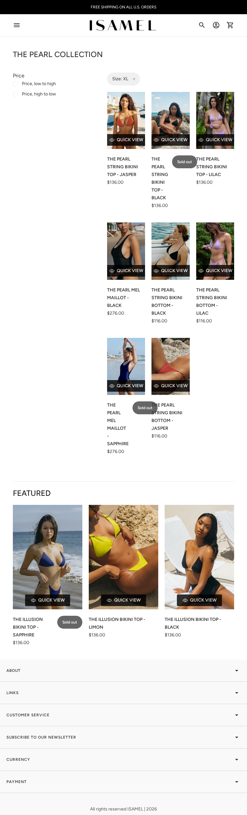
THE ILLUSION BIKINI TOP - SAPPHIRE (28, 627)
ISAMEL (135, 809)
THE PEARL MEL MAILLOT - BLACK (123, 297)
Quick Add (130, 140)
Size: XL (120, 79)
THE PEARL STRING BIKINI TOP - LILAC (211, 166)
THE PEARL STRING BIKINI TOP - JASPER (122, 166)
